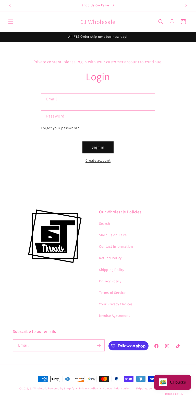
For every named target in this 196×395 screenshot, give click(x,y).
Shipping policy (146, 388)
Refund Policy (110, 258)
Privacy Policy (110, 281)
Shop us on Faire (113, 235)
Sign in (98, 147)
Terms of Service (112, 292)
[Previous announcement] (10, 5)
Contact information (117, 388)
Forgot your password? (60, 128)
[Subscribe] (98, 345)
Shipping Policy (111, 269)
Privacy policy (88, 388)
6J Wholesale (39, 388)
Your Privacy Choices (116, 304)
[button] (10, 21)
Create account (98, 160)
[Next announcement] (186, 5)
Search (104, 223)
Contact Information (116, 246)
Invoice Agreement (114, 315)
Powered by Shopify (61, 388)
